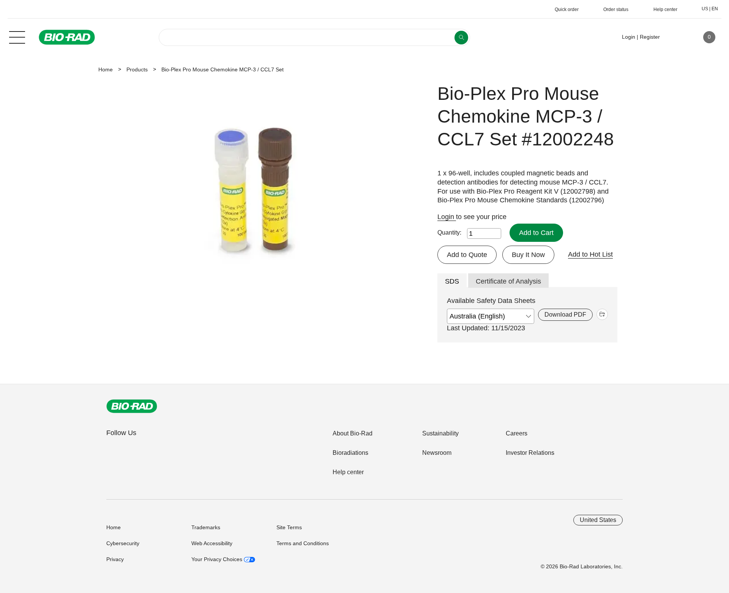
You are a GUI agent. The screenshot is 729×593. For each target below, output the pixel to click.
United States (598, 520)
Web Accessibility (211, 543)
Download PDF (565, 314)
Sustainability (440, 433)
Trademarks (205, 527)
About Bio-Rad (352, 433)
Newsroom (436, 452)
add (602, 314)
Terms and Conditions (302, 543)
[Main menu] (17, 36)
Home (105, 69)
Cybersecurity (122, 543)
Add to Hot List (590, 254)
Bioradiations (350, 452)
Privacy (115, 559)
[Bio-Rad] (131, 406)
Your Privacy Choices (217, 559)
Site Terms (289, 527)
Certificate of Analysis (508, 281)
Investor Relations (530, 452)
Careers (516, 433)
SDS (452, 281)
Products (137, 69)
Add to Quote (467, 255)
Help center (348, 472)
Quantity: (449, 232)
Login (446, 217)
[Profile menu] (676, 37)
